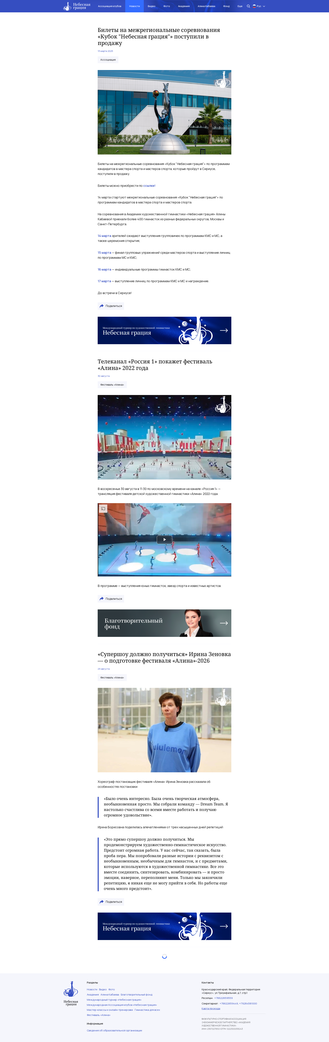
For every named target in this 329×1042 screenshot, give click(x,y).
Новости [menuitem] (134, 6)
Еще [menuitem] (240, 6)
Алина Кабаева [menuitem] (206, 6)
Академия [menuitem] (184, 6)
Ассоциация (108, 59)
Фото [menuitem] (166, 6)
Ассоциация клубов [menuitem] (109, 6)
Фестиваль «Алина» (112, 384)
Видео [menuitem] (151, 6)
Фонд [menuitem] (226, 6)
